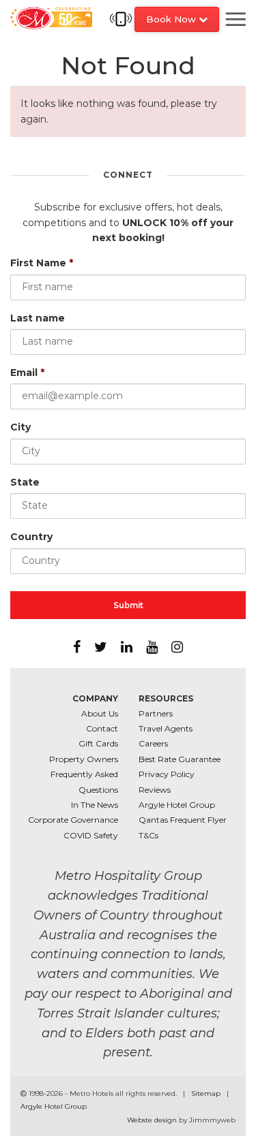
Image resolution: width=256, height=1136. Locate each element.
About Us (99, 713)
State (25, 482)
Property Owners (83, 759)
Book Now (172, 19)
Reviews (155, 790)
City (20, 427)
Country (31, 537)
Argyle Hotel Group (177, 805)
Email (27, 372)
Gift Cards (98, 743)
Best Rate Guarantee (180, 759)
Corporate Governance (73, 820)
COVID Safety (90, 835)
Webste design (152, 1120)
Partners (156, 713)
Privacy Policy (167, 774)
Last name (37, 318)
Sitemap (207, 1093)
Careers (153, 743)
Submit (128, 605)
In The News (94, 805)
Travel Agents (166, 728)
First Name (41, 263)
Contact (102, 728)
